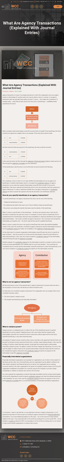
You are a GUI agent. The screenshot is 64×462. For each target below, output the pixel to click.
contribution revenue (43, 183)
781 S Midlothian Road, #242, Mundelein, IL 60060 (36, 441)
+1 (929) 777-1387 (16, 1)
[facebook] (32, 7)
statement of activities (18, 163)
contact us (12, 421)
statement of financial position (36, 161)
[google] (37, 7)
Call (58, 6)
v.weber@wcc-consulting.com (28, 1)
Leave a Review (59, 1)
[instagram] (41, 7)
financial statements (54, 414)
